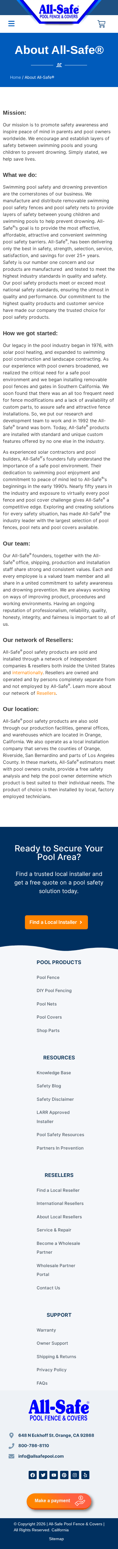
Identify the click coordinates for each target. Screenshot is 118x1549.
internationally (27, 672)
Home (15, 77)
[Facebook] (33, 1475)
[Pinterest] (64, 1475)
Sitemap (56, 1538)
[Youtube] (54, 1475)
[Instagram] (75, 1475)
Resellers (46, 693)
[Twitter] (43, 1475)
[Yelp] (85, 1475)
